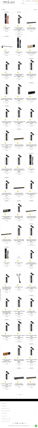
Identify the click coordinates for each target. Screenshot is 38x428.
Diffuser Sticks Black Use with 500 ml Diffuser (19, 384)
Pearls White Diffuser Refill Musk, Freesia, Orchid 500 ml (7, 122)
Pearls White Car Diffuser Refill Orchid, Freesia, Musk (31, 53)
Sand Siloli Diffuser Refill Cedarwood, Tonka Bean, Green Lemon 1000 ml (19, 171)
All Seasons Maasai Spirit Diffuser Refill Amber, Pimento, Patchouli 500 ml (19, 76)
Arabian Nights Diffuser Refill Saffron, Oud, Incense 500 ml (6, 336)
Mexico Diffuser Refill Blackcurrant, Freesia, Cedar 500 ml (6, 194)
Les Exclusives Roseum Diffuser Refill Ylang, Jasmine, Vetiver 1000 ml (19, 313)
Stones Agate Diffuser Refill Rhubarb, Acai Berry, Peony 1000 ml (7, 170)
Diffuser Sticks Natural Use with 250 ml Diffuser (31, 384)
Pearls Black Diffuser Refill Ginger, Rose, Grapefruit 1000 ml (31, 75)
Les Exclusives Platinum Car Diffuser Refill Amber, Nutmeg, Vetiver (7, 217)
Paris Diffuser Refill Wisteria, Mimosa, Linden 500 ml (31, 312)
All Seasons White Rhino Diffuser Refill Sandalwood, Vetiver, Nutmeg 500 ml (19, 29)
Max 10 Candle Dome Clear (19, 263)
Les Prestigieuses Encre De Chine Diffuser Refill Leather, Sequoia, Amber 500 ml (7, 313)
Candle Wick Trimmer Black (19, 288)
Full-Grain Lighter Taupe (6, 263)
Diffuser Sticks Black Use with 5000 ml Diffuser (19, 194)
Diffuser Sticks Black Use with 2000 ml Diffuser (31, 28)
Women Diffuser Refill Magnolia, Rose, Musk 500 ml (19, 217)
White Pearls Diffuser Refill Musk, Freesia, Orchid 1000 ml (19, 99)
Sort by (35, 9)
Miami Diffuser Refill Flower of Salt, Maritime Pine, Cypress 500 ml (31, 264)
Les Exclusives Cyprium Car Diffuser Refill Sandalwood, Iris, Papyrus (7, 360)
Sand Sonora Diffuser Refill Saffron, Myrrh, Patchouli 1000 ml (31, 240)
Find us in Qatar (4, 413)
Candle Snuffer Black (6, 53)
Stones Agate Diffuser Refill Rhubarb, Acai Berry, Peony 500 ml (31, 145)
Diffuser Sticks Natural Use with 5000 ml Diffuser (31, 217)
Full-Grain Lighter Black (19, 53)
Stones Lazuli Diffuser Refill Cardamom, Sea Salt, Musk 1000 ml (19, 240)
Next (20, 394)
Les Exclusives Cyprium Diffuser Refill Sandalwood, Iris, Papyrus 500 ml (6, 385)
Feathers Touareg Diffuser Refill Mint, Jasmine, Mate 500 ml (31, 194)
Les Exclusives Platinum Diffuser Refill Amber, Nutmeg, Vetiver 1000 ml (19, 337)
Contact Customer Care (5, 421)
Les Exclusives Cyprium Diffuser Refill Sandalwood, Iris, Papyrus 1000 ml (6, 146)
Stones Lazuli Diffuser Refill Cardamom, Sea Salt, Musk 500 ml (7, 75)
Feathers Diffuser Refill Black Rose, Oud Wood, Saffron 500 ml (31, 122)
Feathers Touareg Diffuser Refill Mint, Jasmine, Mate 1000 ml (19, 122)
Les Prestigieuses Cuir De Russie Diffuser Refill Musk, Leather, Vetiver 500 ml (6, 289)
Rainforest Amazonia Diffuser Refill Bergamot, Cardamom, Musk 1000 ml (31, 337)
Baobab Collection (6, 30)
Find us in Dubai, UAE (5, 408)
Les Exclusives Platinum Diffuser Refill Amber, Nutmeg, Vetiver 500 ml (31, 361)
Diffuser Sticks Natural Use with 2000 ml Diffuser (6, 240)
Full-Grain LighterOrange (6, 28)
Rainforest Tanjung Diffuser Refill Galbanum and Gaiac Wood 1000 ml (19, 361)
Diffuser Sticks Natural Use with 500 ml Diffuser (19, 145)
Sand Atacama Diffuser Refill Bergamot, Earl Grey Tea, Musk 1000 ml (6, 99)
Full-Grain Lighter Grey (31, 170)
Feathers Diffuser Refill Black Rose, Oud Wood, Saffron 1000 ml (31, 288)
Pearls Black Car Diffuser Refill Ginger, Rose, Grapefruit (31, 99)
